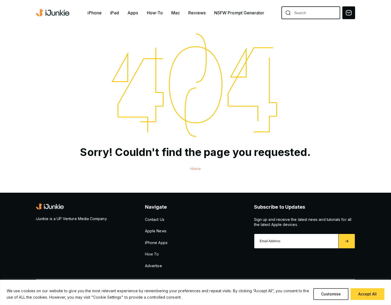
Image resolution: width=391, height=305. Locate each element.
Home (195, 168)
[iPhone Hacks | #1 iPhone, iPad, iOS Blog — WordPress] (53, 13)
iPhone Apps (156, 242)
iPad (114, 12)
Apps (132, 12)
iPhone (94, 12)
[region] (195, 292)
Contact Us (154, 219)
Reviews (197, 12)
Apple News (156, 231)
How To (152, 254)
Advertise (153, 265)
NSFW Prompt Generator (239, 12)
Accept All (367, 294)
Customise (331, 294)
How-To (155, 12)
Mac (175, 12)
